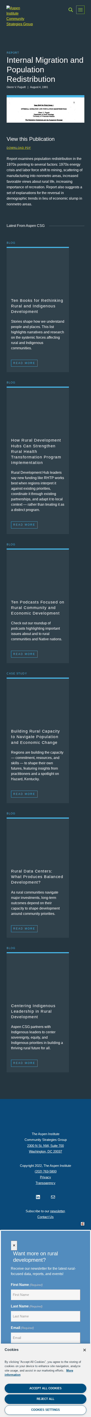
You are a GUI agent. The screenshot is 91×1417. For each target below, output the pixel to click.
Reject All (45, 1399)
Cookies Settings (45, 1409)
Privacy (45, 1177)
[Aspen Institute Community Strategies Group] (19, 16)
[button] (70, 10)
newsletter (57, 1211)
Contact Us (45, 1217)
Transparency (45, 1183)
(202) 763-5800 (46, 1171)
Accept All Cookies (45, 1388)
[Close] (84, 1350)
